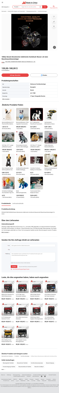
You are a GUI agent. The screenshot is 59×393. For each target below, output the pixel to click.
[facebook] (41, 376)
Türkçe (38, 380)
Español (37, 379)
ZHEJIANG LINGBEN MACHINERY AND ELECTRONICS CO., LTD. (20, 61)
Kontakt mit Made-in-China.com (39, 374)
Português (48, 379)
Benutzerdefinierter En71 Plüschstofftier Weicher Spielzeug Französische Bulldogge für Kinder (8, 123)
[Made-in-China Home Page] (29, 2)
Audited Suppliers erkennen (19, 376)
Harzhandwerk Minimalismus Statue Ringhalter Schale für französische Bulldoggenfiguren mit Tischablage (49, 123)
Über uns (3, 374)
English (9, 379)
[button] (2, 2)
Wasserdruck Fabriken (22, 363)
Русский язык (6, 380)
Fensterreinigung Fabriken (9, 366)
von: (9, 245)
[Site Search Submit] (45, 6)
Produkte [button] (16, 7)
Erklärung (9, 374)
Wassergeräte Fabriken (8, 363)
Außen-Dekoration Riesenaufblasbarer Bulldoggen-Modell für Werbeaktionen (49, 146)
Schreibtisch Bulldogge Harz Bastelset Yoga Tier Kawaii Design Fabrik (8, 192)
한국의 (12, 380)
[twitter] (45, 376)
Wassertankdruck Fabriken (24, 366)
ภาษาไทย (33, 380)
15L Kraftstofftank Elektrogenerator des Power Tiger (50, 318)
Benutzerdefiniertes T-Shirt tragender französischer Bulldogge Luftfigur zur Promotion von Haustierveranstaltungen (22, 123)
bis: (9, 249)
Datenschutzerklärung (26, 374)
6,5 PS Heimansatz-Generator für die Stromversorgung (6, 318)
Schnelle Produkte (52, 374)
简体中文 (15, 379)
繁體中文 (21, 379)
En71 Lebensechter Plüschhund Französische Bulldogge (36, 123)
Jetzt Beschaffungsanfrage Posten (20, 269)
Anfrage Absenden (15, 75)
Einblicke (28, 376)
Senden (14, 266)
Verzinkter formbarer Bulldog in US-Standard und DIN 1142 (35, 169)
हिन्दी (28, 380)
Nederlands (23, 380)
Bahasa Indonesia (52, 380)
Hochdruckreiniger (42, 11)
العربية (17, 380)
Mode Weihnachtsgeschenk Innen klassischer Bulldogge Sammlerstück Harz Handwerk (22, 192)
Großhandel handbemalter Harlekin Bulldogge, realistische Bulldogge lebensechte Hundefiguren (22, 169)
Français (31, 379)
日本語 (26, 379)
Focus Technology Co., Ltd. (28, 383)
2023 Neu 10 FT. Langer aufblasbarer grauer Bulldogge (7, 146)
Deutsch (42, 379)
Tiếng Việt (44, 380)
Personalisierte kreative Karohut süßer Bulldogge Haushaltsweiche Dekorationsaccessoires (22, 146)
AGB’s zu (29, 387)
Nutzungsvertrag (16, 374)
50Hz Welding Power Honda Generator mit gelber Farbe (7, 341)
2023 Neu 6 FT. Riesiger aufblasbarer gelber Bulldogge (35, 146)
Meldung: (8, 253)
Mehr (3, 369)
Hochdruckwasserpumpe (37, 363)
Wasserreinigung (50, 363)
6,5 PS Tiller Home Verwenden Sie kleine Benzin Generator (21, 296)
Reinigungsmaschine (31, 11)
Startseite (4, 11)
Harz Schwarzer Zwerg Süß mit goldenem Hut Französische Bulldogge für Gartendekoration (7, 169)
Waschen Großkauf (39, 366)
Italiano (54, 379)
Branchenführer (36, 376)
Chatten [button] (45, 75)
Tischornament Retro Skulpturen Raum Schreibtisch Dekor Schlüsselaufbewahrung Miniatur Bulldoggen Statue (36, 192)
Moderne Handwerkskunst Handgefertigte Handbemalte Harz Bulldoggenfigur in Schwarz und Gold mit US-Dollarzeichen (50, 169)
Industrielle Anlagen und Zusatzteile (16, 11)
